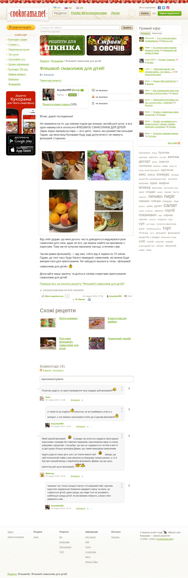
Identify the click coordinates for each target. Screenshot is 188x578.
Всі (60, 537)
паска (167, 191)
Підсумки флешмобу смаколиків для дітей (69, 343)
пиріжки (144, 201)
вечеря (163, 157)
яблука (159, 246)
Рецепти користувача (56, 104)
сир (160, 215)
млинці (144, 187)
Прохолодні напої (153, 74)
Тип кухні (13, 54)
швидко (169, 241)
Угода (88, 547)
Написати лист (82, 90)
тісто (152, 233)
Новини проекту (17, 74)
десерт (145, 161)
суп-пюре (150, 224)
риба (150, 206)
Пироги (174, 93)
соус (170, 219)
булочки (163, 152)
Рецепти (60, 13)
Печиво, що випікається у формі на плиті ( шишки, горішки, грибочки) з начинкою (161, 124)
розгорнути (58, 370)
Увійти (145, 13)
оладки (150, 191)
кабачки (157, 166)
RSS (179, 143)
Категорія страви (17, 39)
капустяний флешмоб (149, 170)
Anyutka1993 (115, 296)
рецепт (142, 206)
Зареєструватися (170, 13)
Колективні (64, 542)
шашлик (160, 241)
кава (165, 165)
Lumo (147, 69)
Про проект (90, 537)
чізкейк (150, 241)
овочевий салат (171, 188)
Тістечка (152, 136)
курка (153, 183)
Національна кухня (18, 49)
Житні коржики (68, 318)
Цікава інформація (18, 64)
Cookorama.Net (164, 539)
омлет (160, 192)
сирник (168, 215)
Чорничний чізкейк (119, 338)
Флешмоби (14, 84)
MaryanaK (149, 38)
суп (141, 223)
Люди (115, 13)
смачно (152, 219)
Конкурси (13, 79)
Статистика (90, 552)
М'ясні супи (167, 41)
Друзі (87, 557)
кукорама (143, 183)
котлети (172, 178)
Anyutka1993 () (68, 90)
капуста (173, 166)
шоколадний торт (147, 246)
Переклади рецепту (51, 80)
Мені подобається (54, 296)
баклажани (144, 153)
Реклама (115, 537)
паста (176, 192)
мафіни (164, 183)
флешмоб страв (168, 237)
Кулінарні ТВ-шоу (18, 69)
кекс (142, 174)
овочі (141, 192)
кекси (151, 174)
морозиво (157, 188)
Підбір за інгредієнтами (89, 13)
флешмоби (78, 290)
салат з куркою (146, 211)
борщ (154, 153)
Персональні (65, 547)
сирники (143, 219)
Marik (147, 81)
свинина (158, 211)
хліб (142, 241)
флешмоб (161, 233)
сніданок (162, 219)
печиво (155, 196)
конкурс (163, 174)
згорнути (47, 370)
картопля (167, 170)
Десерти (149, 105)
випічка (173, 157)
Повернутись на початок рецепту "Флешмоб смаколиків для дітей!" (82, 284)
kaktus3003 (150, 60)
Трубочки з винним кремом (165, 133)
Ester (48, 397)
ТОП (61, 552)
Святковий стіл (16, 59)
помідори (167, 201)
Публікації (145, 33)
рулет (158, 206)
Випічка (150, 84)
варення (153, 157)
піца (176, 201)
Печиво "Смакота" (167, 60)
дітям (154, 162)
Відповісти (75, 400)
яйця (148, 250)
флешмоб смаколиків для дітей (57, 290)
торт (166, 228)
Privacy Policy (91, 562)
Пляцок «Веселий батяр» (164, 81)
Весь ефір (172, 143)
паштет (143, 197)
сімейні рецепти (153, 229)
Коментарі (157, 33)
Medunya (50, 473)
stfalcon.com (173, 532)
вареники (143, 157)
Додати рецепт (21, 27)
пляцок (156, 201)
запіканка (145, 165)
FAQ (87, 542)
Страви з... (14, 44)
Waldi (147, 47)
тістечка (143, 232)
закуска (164, 161)
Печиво (150, 62)
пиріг (169, 196)
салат (170, 205)
